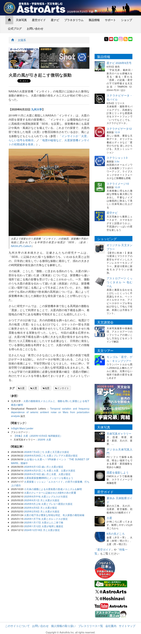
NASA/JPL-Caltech (21, 246)
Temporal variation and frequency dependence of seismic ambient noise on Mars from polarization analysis (50, 412)
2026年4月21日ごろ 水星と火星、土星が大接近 (49, 470)
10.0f (117, 187)
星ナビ (55, 20)
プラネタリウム (74, 20)
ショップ (126, 20)
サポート (110, 20)
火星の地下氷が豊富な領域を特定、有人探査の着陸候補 (54, 515)
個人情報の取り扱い (63, 626)
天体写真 (21, 20)
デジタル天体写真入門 (119, 451)
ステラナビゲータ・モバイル (119, 97)
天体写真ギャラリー (119, 434)
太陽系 (22, 40)
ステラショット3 (117, 158)
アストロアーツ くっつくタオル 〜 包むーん (119, 282)
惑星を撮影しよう (118, 472)
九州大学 (36, 109)
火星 (22, 388)
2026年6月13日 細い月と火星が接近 (43, 466)
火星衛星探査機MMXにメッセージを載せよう (48, 478)
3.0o (117, 161)
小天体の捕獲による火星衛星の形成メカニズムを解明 (53, 489)
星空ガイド (39, 20)
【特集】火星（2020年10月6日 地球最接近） (38, 435)
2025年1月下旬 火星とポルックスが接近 (46, 518)
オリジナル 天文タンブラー (119, 247)
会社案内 (110, 626)
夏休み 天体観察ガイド (119, 500)
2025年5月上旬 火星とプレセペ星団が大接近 (48, 504)
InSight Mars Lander (22, 428)
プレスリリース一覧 (90, 626)
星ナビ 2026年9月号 (119, 63)
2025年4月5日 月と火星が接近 (40, 507)
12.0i (117, 132)
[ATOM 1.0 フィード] (125, 39)
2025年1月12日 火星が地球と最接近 (43, 526)
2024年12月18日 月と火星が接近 (42, 530)
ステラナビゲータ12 (119, 129)
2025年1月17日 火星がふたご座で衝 (43, 522)
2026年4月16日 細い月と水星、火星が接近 (47, 474)
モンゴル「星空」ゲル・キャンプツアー (119, 359)
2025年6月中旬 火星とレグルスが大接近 (46, 496)
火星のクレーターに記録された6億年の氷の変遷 (50, 492)
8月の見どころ (116, 534)
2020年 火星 (44, 439)
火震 (34, 388)
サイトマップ (127, 626)
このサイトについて (17, 626)
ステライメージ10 (118, 184)
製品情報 (94, 20)
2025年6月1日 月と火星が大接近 (41, 500)
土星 (109, 518)
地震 (47, 388)
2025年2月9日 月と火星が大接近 (41, 511)
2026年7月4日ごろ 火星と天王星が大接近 (46, 452)
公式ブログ (15, 28)
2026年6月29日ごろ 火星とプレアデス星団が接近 (51, 455)
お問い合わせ (35, 28)
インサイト (63, 388)
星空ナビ (112, 213)
